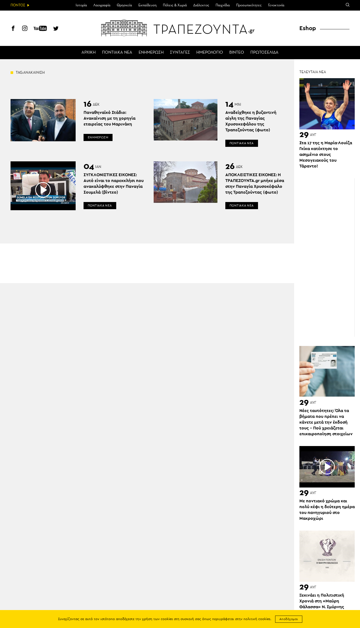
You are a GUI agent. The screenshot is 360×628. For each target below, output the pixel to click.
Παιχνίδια (223, 5)
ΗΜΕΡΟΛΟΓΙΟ (209, 52)
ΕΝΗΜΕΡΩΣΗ (151, 52)
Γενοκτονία (276, 5)
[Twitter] (56, 29)
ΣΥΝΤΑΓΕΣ (180, 52)
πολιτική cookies (257, 619)
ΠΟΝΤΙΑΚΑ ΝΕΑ (117, 52)
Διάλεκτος (201, 5)
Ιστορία (81, 5)
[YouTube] (40, 29)
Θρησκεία (124, 5)
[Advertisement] (329, 257)
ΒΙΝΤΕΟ (236, 52)
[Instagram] (24, 29)
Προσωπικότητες (249, 5)
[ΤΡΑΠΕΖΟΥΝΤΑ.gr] (180, 28)
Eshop (307, 28)
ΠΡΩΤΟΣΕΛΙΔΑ (264, 52)
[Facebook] (13, 29)
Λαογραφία (101, 5)
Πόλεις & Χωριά (175, 5)
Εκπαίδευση (147, 5)
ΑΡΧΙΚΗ (88, 52)
